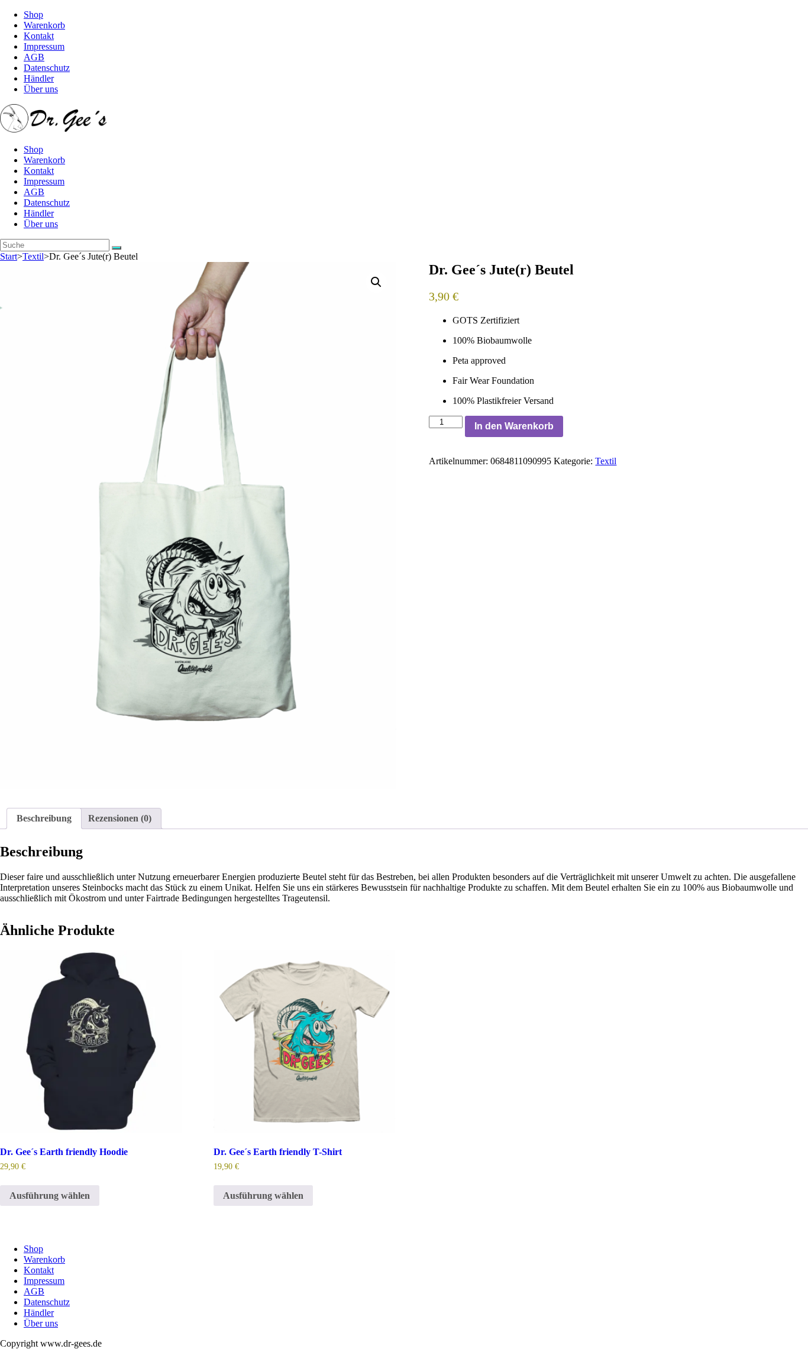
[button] (376, 282)
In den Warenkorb (514, 426)
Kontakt (39, 36)
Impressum (44, 46)
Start (8, 256)
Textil (33, 256)
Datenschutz (47, 68)
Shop (33, 14)
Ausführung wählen (49, 1196)
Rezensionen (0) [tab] (119, 818)
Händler (39, 78)
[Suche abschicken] (116, 248)
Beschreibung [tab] (44, 818)
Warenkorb (44, 25)
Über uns (41, 89)
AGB (34, 57)
